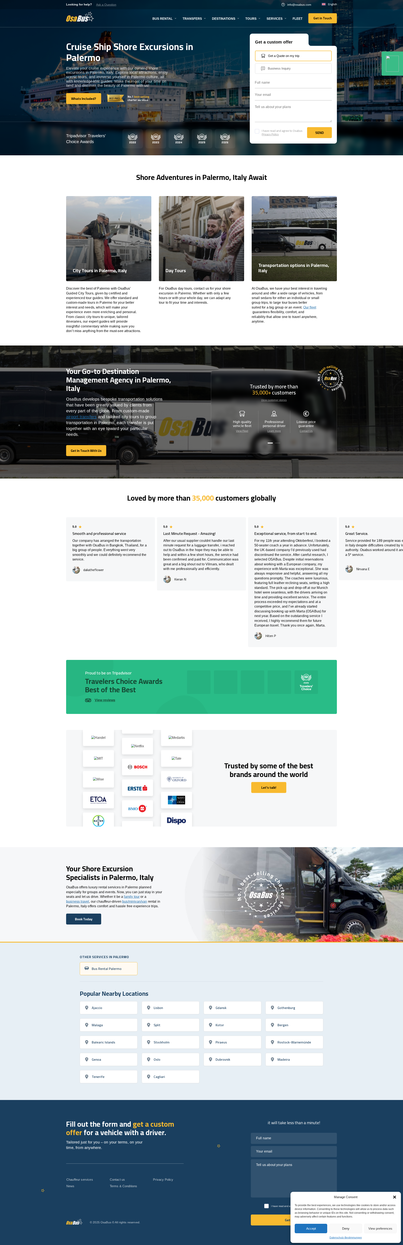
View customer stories (274, 400)
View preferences (380, 1228)
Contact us (117, 1179)
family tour (132, 896)
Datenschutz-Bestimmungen (346, 1237)
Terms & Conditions (123, 1186)
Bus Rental (162, 18)
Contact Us (306, 431)
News (70, 1186)
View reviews (105, 700)
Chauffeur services (79, 1179)
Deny (345, 1228)
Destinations (223, 18)
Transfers (192, 18)
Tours (250, 18)
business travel (77, 901)
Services (275, 18)
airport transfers (81, 416)
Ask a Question (106, 4)
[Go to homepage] (80, 17)
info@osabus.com (299, 4)
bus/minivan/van (134, 901)
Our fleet (309, 307)
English (332, 4)
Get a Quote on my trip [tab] (283, 56)
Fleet (297, 18)
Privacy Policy (270, 134)
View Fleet (242, 431)
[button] (395, 1197)
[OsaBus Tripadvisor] (392, 63)
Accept (311, 1228)
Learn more (274, 431)
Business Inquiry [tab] (279, 68)
